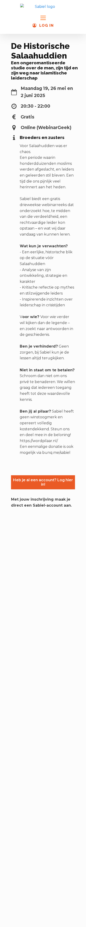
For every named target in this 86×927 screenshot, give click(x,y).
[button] (43, 25)
